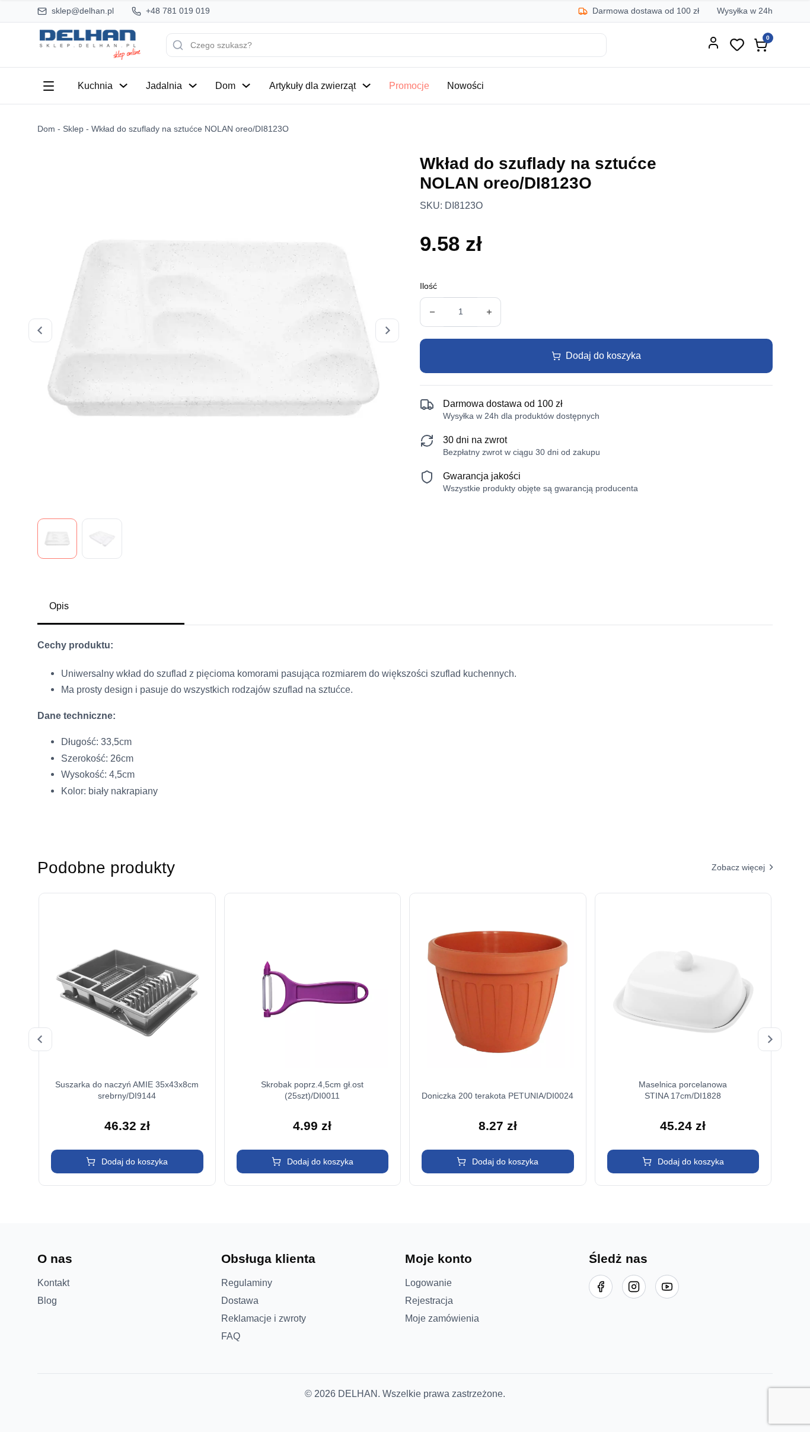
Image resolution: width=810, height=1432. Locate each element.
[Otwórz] (49, 86)
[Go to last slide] (40, 330)
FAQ (230, 1336)
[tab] (110, 606)
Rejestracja (429, 1300)
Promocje (409, 85)
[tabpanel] (405, 722)
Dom (225, 85)
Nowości (465, 85)
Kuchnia (95, 85)
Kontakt (53, 1282)
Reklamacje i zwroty (263, 1318)
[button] (127, 1161)
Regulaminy (246, 1282)
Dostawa (240, 1300)
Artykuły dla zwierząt (312, 85)
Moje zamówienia (442, 1318)
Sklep (73, 129)
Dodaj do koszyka (603, 355)
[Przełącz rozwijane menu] (123, 85)
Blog (47, 1300)
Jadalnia (164, 85)
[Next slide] (387, 330)
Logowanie (428, 1282)
